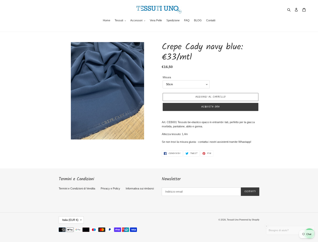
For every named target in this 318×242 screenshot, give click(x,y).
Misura (167, 77)
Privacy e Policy (110, 188)
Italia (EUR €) (70, 219)
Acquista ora (210, 107)
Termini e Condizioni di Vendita (77, 188)
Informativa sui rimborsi (140, 188)
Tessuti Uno (233, 219)
